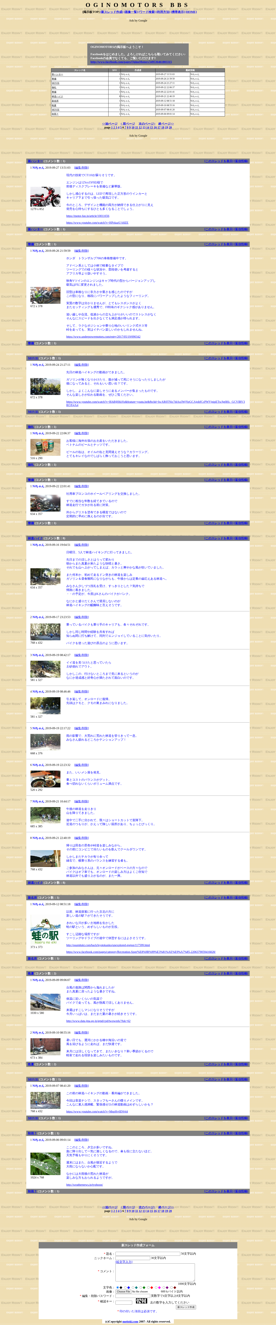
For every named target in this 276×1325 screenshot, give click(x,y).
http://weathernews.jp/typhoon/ (84, 1184)
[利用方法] (163, 11)
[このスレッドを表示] (218, 161)
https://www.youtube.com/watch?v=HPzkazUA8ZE (97, 222)
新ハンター (57, 74)
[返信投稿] (241, 161)
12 (140, 127)
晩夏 (54, 105)
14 (147, 127)
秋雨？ (55, 114)
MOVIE (55, 83)
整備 (54, 78)
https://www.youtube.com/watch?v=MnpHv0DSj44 (97, 1111)
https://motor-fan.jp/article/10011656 (87, 215)
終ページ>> (166, 123)
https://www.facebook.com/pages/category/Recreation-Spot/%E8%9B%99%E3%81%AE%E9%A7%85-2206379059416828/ (141, 951)
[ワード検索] (147, 11)
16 (155, 127)
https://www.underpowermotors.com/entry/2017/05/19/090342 (103, 336)
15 (151, 127)
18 (162, 127)
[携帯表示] (178, 11)
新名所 (55, 101)
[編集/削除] (81, 167)
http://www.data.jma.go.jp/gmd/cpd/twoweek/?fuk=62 (98, 1021)
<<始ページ (110, 123)
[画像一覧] (131, 11)
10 (132, 127)
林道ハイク (57, 96)
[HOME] (191, 11)
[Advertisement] (138, 31)
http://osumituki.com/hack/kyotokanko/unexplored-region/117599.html (108, 945)
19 (166, 127)
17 (159, 127)
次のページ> (147, 123)
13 (144, 127)
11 (136, 127)
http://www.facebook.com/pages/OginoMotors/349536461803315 (131, 61)
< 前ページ (128, 123)
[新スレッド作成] (111, 11)
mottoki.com (130, 1321)
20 (170, 127)
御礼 (54, 87)
